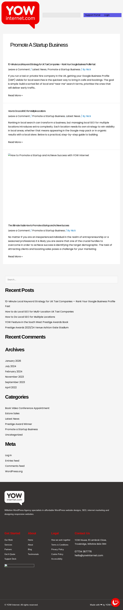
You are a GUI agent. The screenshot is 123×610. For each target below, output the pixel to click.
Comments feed (14, 466)
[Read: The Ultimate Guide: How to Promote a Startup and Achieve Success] (61, 185)
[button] (61, 15)
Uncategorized (13, 434)
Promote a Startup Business (64, 69)
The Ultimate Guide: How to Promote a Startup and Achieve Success (38, 225)
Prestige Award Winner (18, 424)
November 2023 (14, 376)
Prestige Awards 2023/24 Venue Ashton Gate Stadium (37, 327)
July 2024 (10, 366)
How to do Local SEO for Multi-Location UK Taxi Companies (39, 311)
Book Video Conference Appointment (27, 408)
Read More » (15, 95)
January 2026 (13, 361)
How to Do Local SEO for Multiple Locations (26, 111)
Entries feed (12, 460)
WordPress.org (13, 471)
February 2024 (13, 371)
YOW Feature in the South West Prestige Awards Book (36, 322)
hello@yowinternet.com (89, 555)
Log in (8, 455)
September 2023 (15, 382)
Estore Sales (12, 413)
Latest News (39, 69)
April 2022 (11, 387)
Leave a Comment (19, 69)
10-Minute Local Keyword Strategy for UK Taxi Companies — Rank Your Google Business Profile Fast (51, 64)
